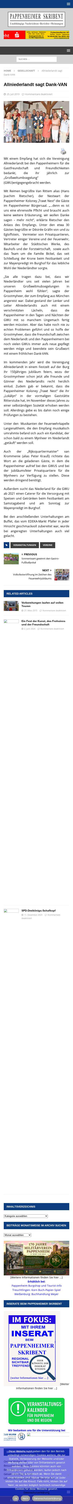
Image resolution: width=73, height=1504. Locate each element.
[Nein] (68, 1475)
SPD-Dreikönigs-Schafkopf (39, 910)
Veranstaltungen (24, 545)
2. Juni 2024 (29, 628)
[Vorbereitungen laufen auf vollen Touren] (11, 606)
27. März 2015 (30, 610)
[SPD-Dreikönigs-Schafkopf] (11, 1050)
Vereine (47, 545)
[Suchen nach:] (36, 59)
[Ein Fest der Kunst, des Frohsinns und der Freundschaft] (11, 760)
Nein (25, 1498)
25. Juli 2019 (13, 94)
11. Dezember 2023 (33, 914)
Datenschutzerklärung (36, 1492)
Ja (15, 1498)
